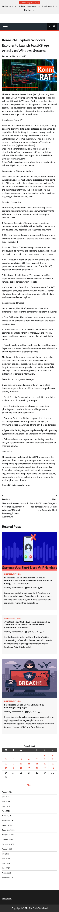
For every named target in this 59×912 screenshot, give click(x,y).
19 (21, 768)
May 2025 (6, 863)
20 (29, 768)
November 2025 (8, 835)
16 (53, 763)
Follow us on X (9, 6)
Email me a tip (48, 6)
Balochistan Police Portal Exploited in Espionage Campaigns (24, 706)
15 (45, 763)
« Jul (28, 784)
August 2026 (7, 792)
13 (29, 763)
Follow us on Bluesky (29, 6)
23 (52, 768)
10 (6, 763)
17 (6, 768)
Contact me (29, 10)
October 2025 (7, 840)
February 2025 (7, 878)
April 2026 (6, 811)
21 (37, 768)
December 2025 (8, 830)
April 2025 (6, 868)
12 (21, 763)
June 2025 (6, 859)
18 (13, 768)
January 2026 (7, 825)
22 (44, 768)
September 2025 (8, 844)
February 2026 (7, 820)
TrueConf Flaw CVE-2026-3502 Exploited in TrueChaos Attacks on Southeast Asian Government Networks (27, 624)
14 (37, 763)
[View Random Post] (49, 26)
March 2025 (6, 873)
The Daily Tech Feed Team (13, 587)
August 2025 (7, 849)
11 (13, 763)
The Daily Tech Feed (38, 908)
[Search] (54, 26)
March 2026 (6, 816)
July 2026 (5, 797)
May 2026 (6, 806)
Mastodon (7, 898)
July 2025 (5, 854)
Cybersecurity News (21, 485)
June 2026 (6, 801)
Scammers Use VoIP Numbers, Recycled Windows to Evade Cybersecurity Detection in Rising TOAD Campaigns (28, 580)
